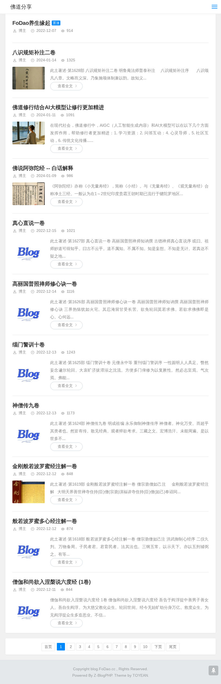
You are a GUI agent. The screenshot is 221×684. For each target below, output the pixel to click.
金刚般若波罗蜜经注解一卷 (44, 466)
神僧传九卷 (25, 405)
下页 (158, 647)
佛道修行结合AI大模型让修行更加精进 (58, 107)
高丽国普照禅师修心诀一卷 (44, 284)
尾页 (173, 647)
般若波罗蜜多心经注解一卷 (44, 521)
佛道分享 (21, 7)
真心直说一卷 (28, 223)
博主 (22, 30)
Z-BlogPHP (103, 675)
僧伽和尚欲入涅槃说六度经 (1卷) (51, 582)
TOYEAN (140, 675)
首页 (48, 647)
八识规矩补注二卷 (34, 52)
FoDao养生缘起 (31, 23)
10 (145, 647)
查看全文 (65, 86)
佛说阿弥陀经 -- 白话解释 (42, 168)
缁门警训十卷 (28, 345)
